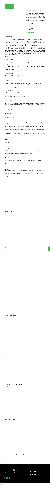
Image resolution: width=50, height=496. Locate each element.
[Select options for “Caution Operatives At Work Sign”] (5, 249)
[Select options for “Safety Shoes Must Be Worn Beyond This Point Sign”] (5, 457)
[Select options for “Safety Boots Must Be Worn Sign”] (5, 353)
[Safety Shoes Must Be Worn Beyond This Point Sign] (25, 438)
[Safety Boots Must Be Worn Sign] (25, 334)
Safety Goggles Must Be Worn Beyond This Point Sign (15, 384)
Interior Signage (30, 467)
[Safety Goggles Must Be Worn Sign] (25, 403)
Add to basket (31, 32)
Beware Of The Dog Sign (9, 211)
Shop (41, 467)
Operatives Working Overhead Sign (11, 315)
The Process (35, 471)
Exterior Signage (30, 468)
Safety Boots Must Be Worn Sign (11, 350)
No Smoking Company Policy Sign (11, 280)
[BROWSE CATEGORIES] (9, 6)
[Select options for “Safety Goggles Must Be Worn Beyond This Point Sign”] (5, 387)
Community (35, 467)
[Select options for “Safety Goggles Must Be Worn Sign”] (5, 422)
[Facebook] (4, 478)
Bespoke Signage (30, 471)
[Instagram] (7, 478)
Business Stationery (30, 474)
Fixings (26, 28)
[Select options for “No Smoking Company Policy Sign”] (5, 283)
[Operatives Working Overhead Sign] (25, 299)
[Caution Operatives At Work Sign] (25, 230)
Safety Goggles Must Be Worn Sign (11, 419)
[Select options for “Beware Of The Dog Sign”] (5, 214)
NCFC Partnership (36, 468)
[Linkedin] (9, 478)
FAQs (35, 474)
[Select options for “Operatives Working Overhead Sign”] (5, 318)
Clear (30, 29)
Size (26, 23)
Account (42, 468)
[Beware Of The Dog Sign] (25, 195)
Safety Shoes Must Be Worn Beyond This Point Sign (14, 454)
